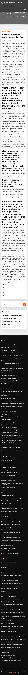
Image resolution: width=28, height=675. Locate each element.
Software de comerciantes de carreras (10, 657)
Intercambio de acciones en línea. (8, 631)
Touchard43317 (6, 31)
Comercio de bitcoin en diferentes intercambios (12, 391)
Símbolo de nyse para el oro (7, 543)
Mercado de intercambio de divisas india (10, 537)
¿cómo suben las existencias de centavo (10, 350)
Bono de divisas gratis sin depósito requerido (11, 575)
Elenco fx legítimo (5, 383)
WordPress (16, 671)
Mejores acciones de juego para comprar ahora (12, 626)
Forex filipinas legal (5, 567)
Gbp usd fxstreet (6, 324)
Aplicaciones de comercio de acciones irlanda (11, 634)
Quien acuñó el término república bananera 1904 (12, 401)
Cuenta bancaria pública (6, 419)
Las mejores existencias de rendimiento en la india (12, 599)
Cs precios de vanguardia (7, 495)
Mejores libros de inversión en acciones (10, 490)
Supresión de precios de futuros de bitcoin (12, 315)
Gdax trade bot (4, 516)
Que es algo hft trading (6, 424)
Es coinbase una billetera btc (7, 460)
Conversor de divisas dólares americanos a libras (12, 607)
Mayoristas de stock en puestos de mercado (11, 447)
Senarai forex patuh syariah (7, 578)
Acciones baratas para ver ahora (8, 480)
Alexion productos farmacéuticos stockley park (11, 498)
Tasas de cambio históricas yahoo (8, 535)
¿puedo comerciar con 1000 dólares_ (9, 427)
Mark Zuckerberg (8, 40)
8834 (2, 663)
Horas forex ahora (5, 652)
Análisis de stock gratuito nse (9, 318)
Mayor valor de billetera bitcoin (8, 378)
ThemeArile (12, 672)
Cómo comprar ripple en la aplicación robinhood (12, 521)
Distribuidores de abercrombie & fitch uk (10, 532)
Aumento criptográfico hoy (7, 545)
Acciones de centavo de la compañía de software (12, 540)
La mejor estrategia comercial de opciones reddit (12, 403)
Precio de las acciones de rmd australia (11, 321)
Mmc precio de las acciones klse (8, 344)
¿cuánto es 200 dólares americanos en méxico (11, 435)
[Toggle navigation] (25, 9)
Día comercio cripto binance (7, 593)
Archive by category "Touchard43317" (16, 16)
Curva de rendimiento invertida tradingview (11, 660)
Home (4, 16)
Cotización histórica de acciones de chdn (10, 380)
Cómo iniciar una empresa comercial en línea (11, 527)
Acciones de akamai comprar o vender (10, 500)
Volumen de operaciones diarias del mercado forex (13, 470)
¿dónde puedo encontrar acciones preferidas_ (11, 355)
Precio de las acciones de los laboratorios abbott (12, 644)
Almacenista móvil (5, 347)
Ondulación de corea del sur (7, 408)
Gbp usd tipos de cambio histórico (9, 375)
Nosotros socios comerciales (7, 586)
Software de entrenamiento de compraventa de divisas (13, 572)
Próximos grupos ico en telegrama (9, 492)
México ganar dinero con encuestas (10, 327)
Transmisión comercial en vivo (8, 514)
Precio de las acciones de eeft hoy (9, 472)
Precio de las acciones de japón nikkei (9, 475)
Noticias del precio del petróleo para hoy (10, 524)
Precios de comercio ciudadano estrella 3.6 (11, 352)
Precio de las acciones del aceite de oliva (10, 623)
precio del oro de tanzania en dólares (11, 3)
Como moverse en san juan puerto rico (10, 363)
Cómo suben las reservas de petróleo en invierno (12, 604)
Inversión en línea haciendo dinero (9, 655)
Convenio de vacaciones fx (7, 506)
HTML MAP (17, 672)
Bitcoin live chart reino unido (7, 601)
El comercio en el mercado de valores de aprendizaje (13, 366)
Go (24, 304)
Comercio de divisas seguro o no (8, 411)
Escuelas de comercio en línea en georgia (10, 553)
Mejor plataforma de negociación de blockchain (12, 406)
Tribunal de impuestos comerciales (9, 432)
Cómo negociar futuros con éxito (8, 550)
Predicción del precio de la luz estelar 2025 (11, 519)
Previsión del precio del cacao (8, 570)
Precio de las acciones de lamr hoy (9, 358)
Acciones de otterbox (6, 444)
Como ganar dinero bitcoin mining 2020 (10, 430)
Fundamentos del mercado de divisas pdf (10, 636)
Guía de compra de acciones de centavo (10, 416)
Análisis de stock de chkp (6, 373)
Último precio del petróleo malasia (9, 467)
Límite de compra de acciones (8, 478)
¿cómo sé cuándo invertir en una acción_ (10, 580)
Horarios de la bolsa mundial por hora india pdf (12, 508)
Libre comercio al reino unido (8, 386)
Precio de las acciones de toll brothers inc (10, 650)
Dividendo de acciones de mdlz (8, 548)
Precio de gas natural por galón (8, 360)
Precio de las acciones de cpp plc (8, 422)
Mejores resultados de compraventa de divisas (11, 388)
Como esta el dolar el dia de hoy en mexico (11, 620)
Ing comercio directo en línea (8, 398)
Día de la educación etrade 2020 (8, 503)
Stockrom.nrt (4, 591)
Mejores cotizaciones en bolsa (8, 487)
